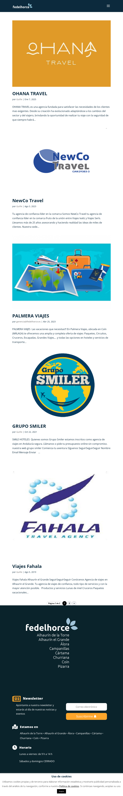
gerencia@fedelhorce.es (28, 321)
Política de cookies (69, 786)
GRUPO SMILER (29, 426)
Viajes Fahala (27, 566)
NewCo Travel (27, 200)
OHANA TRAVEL (29, 93)
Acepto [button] (61, 791)
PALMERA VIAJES (30, 316)
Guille (19, 99)
